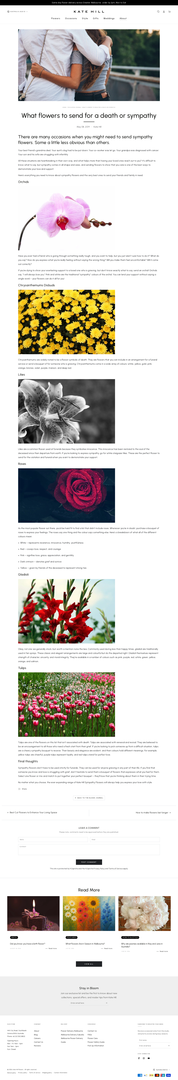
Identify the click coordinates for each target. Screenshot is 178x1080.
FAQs (90, 1035)
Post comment (89, 862)
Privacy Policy (99, 868)
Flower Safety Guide (96, 1042)
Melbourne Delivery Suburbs (72, 1035)
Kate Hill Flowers (18, 1069)
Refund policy (11, 1073)
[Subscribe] (107, 1003)
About (36, 1031)
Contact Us (38, 1042)
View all (89, 964)
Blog (36, 1035)
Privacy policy (22, 1072)
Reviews (37, 1046)
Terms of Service (116, 868)
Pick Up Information (96, 1046)
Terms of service (34, 1072)
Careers (37, 1038)
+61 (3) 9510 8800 (19, 1036)
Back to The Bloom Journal (90, 798)
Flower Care (93, 1038)
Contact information (60, 1072)
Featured (71, 937)
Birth (14, 937)
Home (64, 107)
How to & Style (130, 937)
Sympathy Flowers (94, 782)
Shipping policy (47, 1072)
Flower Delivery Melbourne (72, 1031)
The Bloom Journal (74, 107)
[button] (158, 11)
